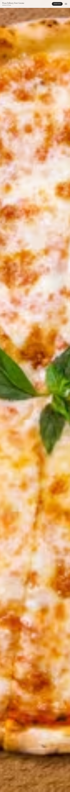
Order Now (57, 4)
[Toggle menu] (66, 3)
